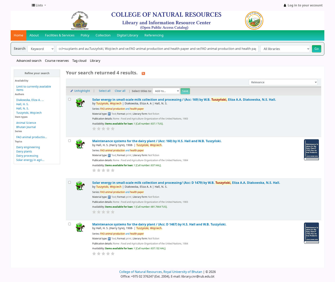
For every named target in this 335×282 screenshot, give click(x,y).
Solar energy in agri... (30, 160)
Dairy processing (27, 156)
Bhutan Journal (26, 127)
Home (18, 35)
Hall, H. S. (22, 104)
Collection (103, 35)
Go (316, 48)
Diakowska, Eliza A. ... (30, 100)
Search (20, 48)
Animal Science (26, 123)
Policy (85, 35)
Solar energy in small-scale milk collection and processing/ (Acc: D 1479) (186, 183)
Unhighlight (81, 91)
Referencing (153, 35)
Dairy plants (24, 152)
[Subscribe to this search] (143, 73)
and (122, 109)
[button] (38, 5)
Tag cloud (79, 60)
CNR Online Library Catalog (20, 5)
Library (95, 60)
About (34, 35)
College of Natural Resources (140, 272)
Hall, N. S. (22, 109)
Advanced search (28, 60)
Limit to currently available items (33, 88)
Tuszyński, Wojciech (29, 113)
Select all (105, 91)
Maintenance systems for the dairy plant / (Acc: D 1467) (159, 224)
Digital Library (127, 35)
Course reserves (57, 60)
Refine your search (37, 73)
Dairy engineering (28, 147)
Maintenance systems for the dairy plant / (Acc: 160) (157, 141)
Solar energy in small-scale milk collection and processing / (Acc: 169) (184, 99)
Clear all (120, 91)
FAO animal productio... (31, 137)
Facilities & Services (59, 35)
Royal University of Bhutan (182, 272)
